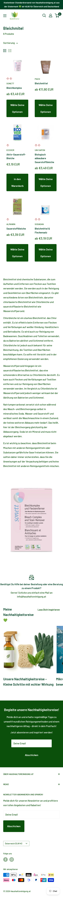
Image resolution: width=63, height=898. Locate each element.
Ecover (10, 150)
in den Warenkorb (17, 182)
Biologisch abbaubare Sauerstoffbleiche (44, 158)
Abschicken (31, 754)
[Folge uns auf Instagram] (11, 859)
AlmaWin (10, 224)
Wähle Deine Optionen (17, 108)
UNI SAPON (40, 150)
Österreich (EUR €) (13, 843)
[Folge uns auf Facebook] (5, 859)
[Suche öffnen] (44, 15)
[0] (57, 15)
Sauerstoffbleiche (16, 228)
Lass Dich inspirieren (49, 609)
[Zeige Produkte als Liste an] (10, 50)
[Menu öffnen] (4, 15)
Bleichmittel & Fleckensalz (42, 230)
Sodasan (39, 224)
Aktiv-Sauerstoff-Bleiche (16, 156)
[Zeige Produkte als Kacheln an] (4, 50)
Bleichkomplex (14, 87)
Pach (37, 79)
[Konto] (50, 15)
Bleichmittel (41, 83)
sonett (10, 83)
